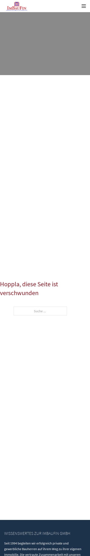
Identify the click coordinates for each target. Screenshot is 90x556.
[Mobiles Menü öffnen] (84, 6)
